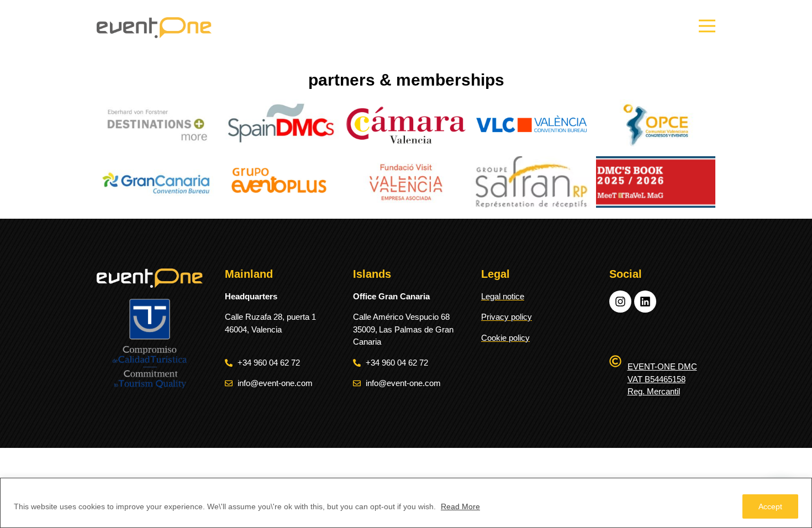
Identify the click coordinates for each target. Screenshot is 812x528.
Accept (770, 506)
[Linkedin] (645, 302)
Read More (460, 506)
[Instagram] (620, 302)
